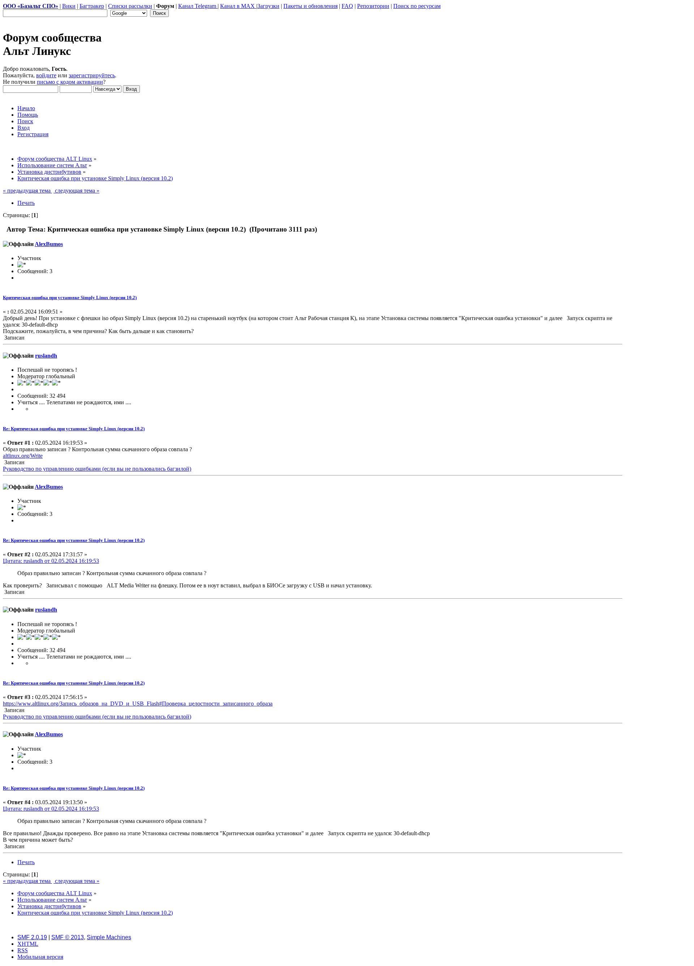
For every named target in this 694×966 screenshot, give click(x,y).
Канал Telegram (198, 6)
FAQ (347, 6)
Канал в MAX (238, 6)
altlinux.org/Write (23, 456)
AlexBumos (49, 244)
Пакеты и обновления (310, 6)
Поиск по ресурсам (417, 6)
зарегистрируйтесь (92, 75)
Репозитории (373, 6)
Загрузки (268, 6)
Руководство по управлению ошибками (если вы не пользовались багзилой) (97, 469)
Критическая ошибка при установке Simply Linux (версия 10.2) (70, 297)
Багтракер (92, 6)
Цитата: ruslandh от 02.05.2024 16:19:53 (51, 561)
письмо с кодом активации (70, 82)
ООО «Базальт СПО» (30, 6)
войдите (46, 75)
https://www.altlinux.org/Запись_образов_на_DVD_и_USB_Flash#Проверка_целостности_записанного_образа (138, 703)
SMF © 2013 (67, 937)
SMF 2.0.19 (32, 937)
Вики (69, 6)
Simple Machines (109, 937)
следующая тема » (76, 190)
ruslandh (46, 356)
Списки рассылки (130, 6)
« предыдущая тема (27, 190)
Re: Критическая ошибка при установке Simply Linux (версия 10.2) (74, 428)
